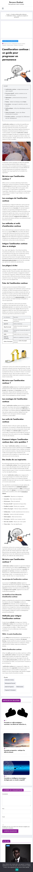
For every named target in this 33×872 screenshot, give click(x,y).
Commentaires (5, 794)
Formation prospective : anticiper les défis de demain (14, 751)
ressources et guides (19, 297)
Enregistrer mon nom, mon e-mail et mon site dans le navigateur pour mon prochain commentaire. (16, 827)
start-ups (13, 490)
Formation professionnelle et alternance (10, 41)
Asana (21, 488)
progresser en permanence (18, 45)
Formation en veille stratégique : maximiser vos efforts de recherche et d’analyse (15, 723)
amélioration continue (8, 43)
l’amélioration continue (22, 486)
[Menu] (3, 8)
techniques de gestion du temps (9, 260)
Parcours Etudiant (16, 2)
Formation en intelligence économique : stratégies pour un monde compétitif (15, 779)
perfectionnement (10, 45)
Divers (8, 845)
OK (17, 869)
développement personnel (16, 43)
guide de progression (9, 686)
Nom (3, 808)
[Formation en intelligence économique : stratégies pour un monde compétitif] (16, 768)
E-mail (3, 817)
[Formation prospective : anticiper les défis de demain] (16, 740)
